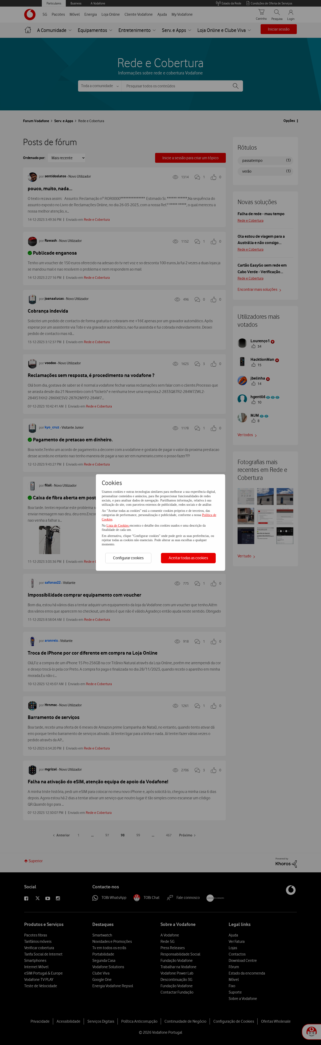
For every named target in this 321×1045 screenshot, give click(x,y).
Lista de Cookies (117, 525)
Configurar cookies (128, 558)
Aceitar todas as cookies (188, 558)
